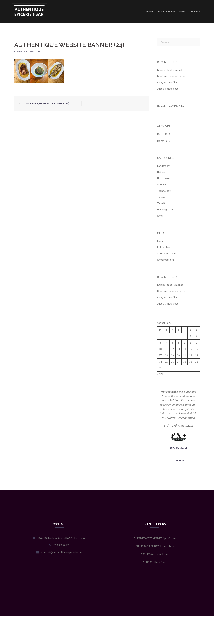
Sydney (62, 610)
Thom (38, 51)
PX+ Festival (168, 392)
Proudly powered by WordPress (29, 610)
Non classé (163, 178)
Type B (161, 203)
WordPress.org (165, 259)
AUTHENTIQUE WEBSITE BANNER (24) (47, 103)
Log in (160, 241)
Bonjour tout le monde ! (170, 70)
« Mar (160, 373)
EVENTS (195, 11)
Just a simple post (167, 88)
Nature (161, 172)
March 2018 (163, 134)
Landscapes (163, 166)
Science (161, 184)
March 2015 (163, 140)
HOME (149, 11)
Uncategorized (165, 209)
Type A (161, 197)
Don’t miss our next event (172, 76)
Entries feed (164, 247)
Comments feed (166, 253)
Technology (164, 190)
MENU (182, 11)
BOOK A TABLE (166, 11)
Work (160, 215)
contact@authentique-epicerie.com (61, 552)
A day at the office (167, 82)
